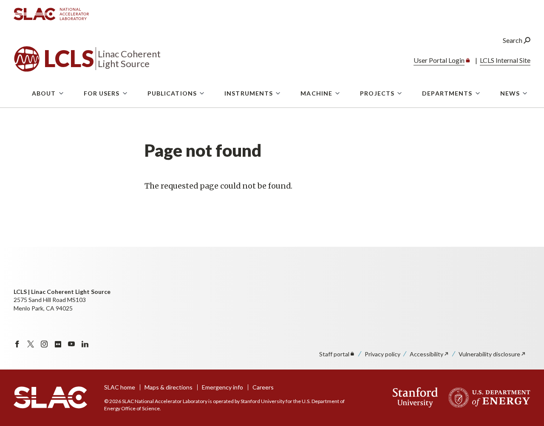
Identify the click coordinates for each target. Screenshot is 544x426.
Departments (447, 93)
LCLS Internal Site (505, 60)
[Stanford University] (415, 397)
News (510, 93)
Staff (334, 354)
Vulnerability (489, 354)
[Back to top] (524, 399)
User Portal (439, 60)
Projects (377, 93)
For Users (102, 93)
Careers (263, 387)
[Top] (524, 316)
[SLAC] (50, 398)
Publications (172, 93)
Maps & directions (168, 387)
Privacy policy (382, 354)
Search (513, 40)
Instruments (248, 93)
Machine (316, 93)
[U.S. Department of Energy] (486, 397)
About (44, 93)
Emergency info (222, 387)
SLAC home (119, 387)
